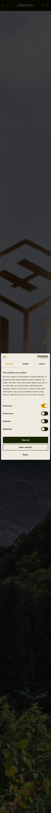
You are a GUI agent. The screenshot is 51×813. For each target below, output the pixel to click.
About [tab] (42, 364)
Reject (25, 454)
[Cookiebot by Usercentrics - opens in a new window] (37, 356)
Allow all (25, 440)
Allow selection (25, 447)
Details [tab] (26, 364)
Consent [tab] (9, 364)
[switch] (44, 413)
